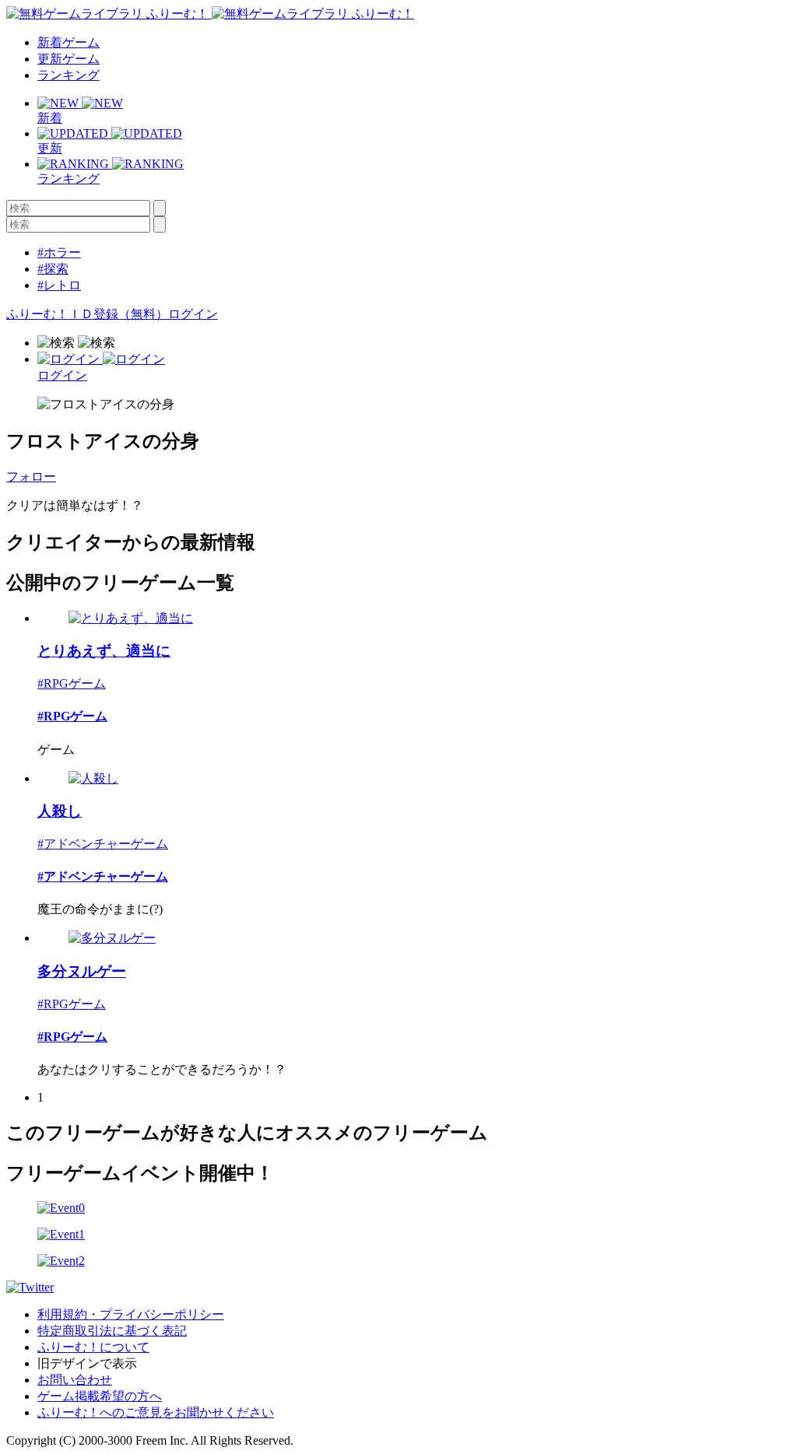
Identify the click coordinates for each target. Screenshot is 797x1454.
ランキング (68, 75)
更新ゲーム (68, 58)
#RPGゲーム (71, 683)
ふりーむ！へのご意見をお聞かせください (155, 1412)
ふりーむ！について (93, 1347)
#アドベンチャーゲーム (102, 843)
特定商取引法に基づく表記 (112, 1330)
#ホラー (59, 252)
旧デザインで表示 (87, 1363)
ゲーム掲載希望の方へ (99, 1396)
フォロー (31, 476)
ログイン (193, 314)
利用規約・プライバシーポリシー (130, 1314)
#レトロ (59, 285)
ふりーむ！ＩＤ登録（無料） (87, 314)
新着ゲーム (68, 42)
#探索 (52, 268)
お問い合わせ (74, 1379)
